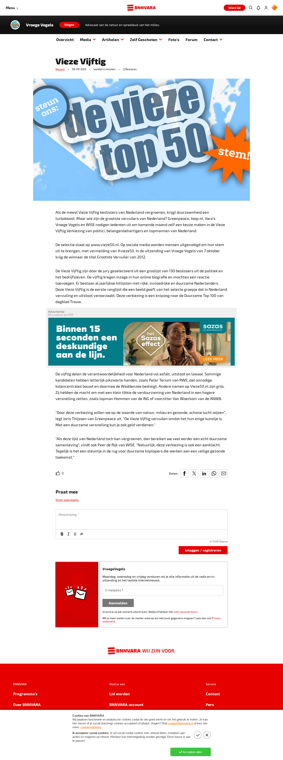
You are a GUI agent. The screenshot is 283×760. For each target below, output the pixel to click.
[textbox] (141, 519)
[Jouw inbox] (258, 7)
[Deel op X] (194, 473)
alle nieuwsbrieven (186, 611)
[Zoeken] (250, 7)
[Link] (82, 534)
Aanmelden (118, 603)
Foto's (173, 39)
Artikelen (110, 39)
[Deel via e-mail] (224, 473)
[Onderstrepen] (75, 534)
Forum (192, 39)
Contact (211, 39)
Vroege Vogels (39, 25)
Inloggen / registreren (203, 550)
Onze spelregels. (67, 500)
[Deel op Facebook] (184, 473)
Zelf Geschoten (143, 39)
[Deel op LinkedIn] (204, 473)
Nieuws (60, 69)
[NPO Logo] (274, 8)
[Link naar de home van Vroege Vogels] (15, 24)
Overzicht (65, 39)
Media (85, 39)
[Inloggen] (266, 7)
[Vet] (62, 534)
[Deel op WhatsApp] (214, 473)
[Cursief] (68, 534)
